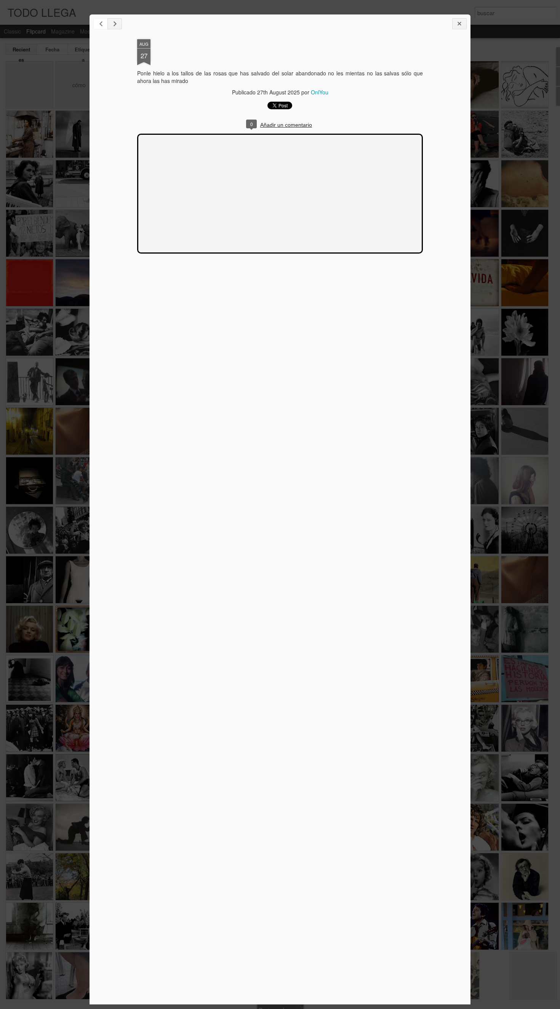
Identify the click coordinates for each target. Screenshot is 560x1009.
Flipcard (36, 31)
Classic (12, 31)
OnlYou (319, 92)
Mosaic (88, 31)
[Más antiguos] (114, 23)
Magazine (63, 31)
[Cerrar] (459, 23)
